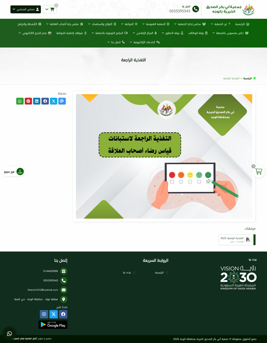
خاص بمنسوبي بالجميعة (230, 33)
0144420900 (50, 271)
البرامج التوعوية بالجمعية (109, 33)
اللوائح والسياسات (102, 24)
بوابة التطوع (172, 33)
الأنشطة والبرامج (27, 24)
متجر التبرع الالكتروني (34, 33)
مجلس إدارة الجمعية (189, 24)
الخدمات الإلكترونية (144, 42)
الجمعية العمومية (155, 24)
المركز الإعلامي (144, 33)
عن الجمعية (220, 24)
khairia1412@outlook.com (43, 290)
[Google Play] (53, 324)
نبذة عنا (127, 272)
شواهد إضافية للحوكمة (69, 33)
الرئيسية (240, 24)
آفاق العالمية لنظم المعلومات (23, 338)
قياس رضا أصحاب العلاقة (64, 24)
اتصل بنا (116, 42)
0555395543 (50, 280)
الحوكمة (129, 24)
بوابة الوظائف (196, 33)
